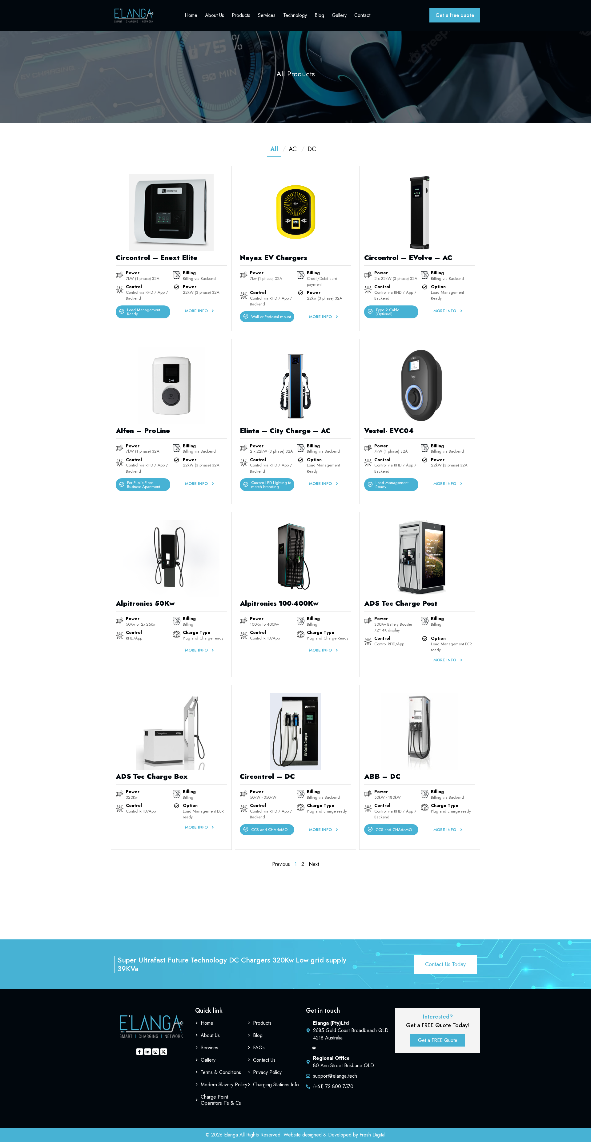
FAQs (259, 1047)
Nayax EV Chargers (273, 257)
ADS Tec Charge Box (151, 776)
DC (312, 149)
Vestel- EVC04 (389, 430)
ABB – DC (382, 776)
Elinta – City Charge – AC (285, 430)
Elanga (231, 1134)
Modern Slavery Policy (224, 1084)
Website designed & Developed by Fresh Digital (334, 1134)
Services (266, 15)
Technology (295, 15)
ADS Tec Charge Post (400, 603)
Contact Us (264, 1059)
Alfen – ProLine (143, 430)
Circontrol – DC (267, 776)
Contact (362, 15)
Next (314, 864)
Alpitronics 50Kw (145, 603)
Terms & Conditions (221, 1072)
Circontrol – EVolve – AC (408, 257)
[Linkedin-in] (147, 1051)
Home (191, 15)
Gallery (339, 15)
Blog (319, 15)
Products (241, 15)
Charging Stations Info (276, 1084)
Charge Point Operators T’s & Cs (221, 1100)
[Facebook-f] (139, 1051)
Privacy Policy (267, 1072)
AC (293, 149)
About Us (214, 15)
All (274, 149)
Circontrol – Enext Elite (156, 257)
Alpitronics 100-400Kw (279, 603)
